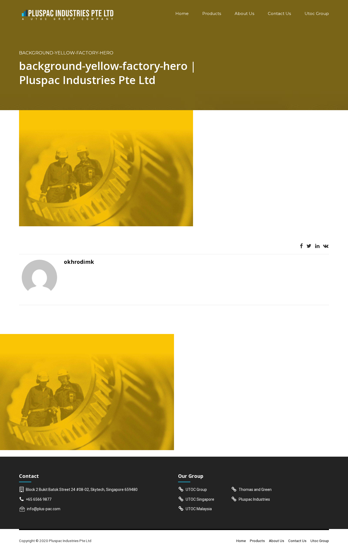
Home (182, 13)
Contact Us (279, 13)
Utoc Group (316, 13)
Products (211, 13)
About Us (244, 13)
